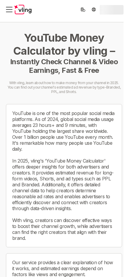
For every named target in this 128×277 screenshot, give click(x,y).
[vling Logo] (23, 9)
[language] (94, 9)
